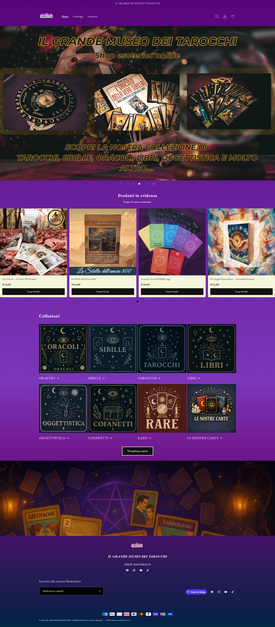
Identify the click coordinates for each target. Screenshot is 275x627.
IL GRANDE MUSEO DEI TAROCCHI (65, 620)
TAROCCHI (147, 378)
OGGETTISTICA (52, 438)
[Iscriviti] (99, 591)
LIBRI (192, 378)
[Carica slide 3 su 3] (139, 184)
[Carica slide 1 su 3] (128, 184)
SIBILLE (94, 378)
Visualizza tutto (137, 451)
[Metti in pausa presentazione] (154, 184)
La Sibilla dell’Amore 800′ (84, 279)
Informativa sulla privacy (119, 620)
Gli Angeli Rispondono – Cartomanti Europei (232, 279)
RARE (142, 438)
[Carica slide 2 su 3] (134, 184)
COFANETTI (98, 438)
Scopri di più (33, 291)
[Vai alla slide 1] (137, 301)
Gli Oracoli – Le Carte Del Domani (19, 279)
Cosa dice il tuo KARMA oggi (155, 279)
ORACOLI (47, 378)
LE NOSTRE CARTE (203, 438)
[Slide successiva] (147, 184)
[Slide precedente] (120, 184)
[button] (217, 16)
